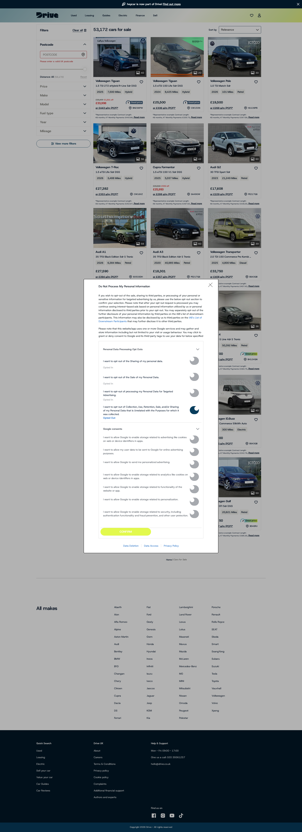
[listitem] (151, 349)
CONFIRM (126, 531)
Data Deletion (131, 545)
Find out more (172, 4)
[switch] (194, 361)
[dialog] (151, 416)
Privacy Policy (171, 545)
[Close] (211, 286)
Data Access (151, 545)
